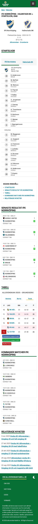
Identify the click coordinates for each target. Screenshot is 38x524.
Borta (19, 299)
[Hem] (5, 3)
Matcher (9, 10)
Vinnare (7, 500)
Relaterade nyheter (13, 198)
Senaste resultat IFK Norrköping (19, 190)
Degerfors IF (14, 323)
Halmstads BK (28, 62)
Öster (12, 332)
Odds (6, 495)
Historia (7, 489)
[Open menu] (33, 3)
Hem (3, 10)
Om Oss (7, 483)
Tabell (7, 193)
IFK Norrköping (10, 62)
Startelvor (10, 187)
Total (30, 299)
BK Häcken (13, 310)
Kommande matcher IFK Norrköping (19, 196)
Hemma (8, 299)
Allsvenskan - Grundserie (19, 42)
